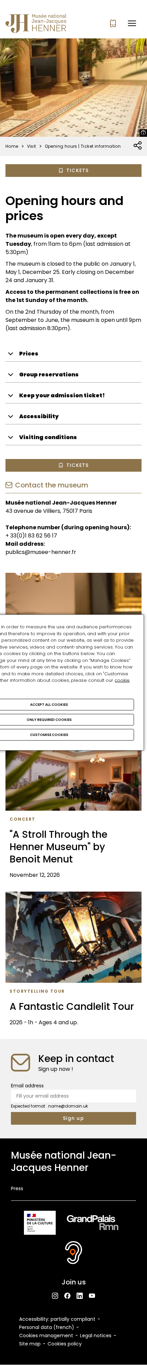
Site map (30, 1343)
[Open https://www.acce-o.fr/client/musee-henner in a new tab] (73, 1254)
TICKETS (77, 170)
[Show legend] (143, 133)
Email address (27, 1085)
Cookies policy (65, 1343)
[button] (132, 23)
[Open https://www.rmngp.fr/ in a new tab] (92, 1224)
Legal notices (95, 1335)
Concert (23, 819)
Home (11, 146)
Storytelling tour (37, 991)
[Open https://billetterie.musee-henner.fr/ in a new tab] (113, 23)
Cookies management (46, 1335)
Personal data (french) (46, 1327)
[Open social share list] (138, 145)
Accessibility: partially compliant (57, 1319)
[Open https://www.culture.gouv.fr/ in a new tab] (39, 1224)
